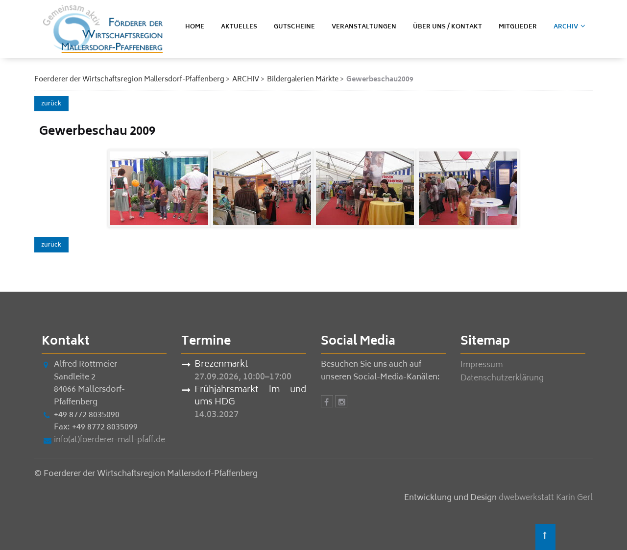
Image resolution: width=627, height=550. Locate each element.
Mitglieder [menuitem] (518, 27)
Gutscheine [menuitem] (294, 27)
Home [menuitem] (194, 27)
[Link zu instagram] (341, 403)
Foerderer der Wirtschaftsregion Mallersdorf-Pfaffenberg (129, 80)
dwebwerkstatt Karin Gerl (546, 498)
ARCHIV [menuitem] (566, 27)
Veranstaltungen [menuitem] (364, 27)
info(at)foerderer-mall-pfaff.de (109, 440)
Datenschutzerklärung (502, 378)
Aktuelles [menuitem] (239, 27)
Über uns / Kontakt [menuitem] (447, 27)
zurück (51, 104)
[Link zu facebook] (327, 403)
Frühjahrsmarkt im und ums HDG (250, 396)
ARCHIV (245, 80)
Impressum (481, 365)
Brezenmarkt (221, 365)
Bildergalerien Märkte (302, 80)
